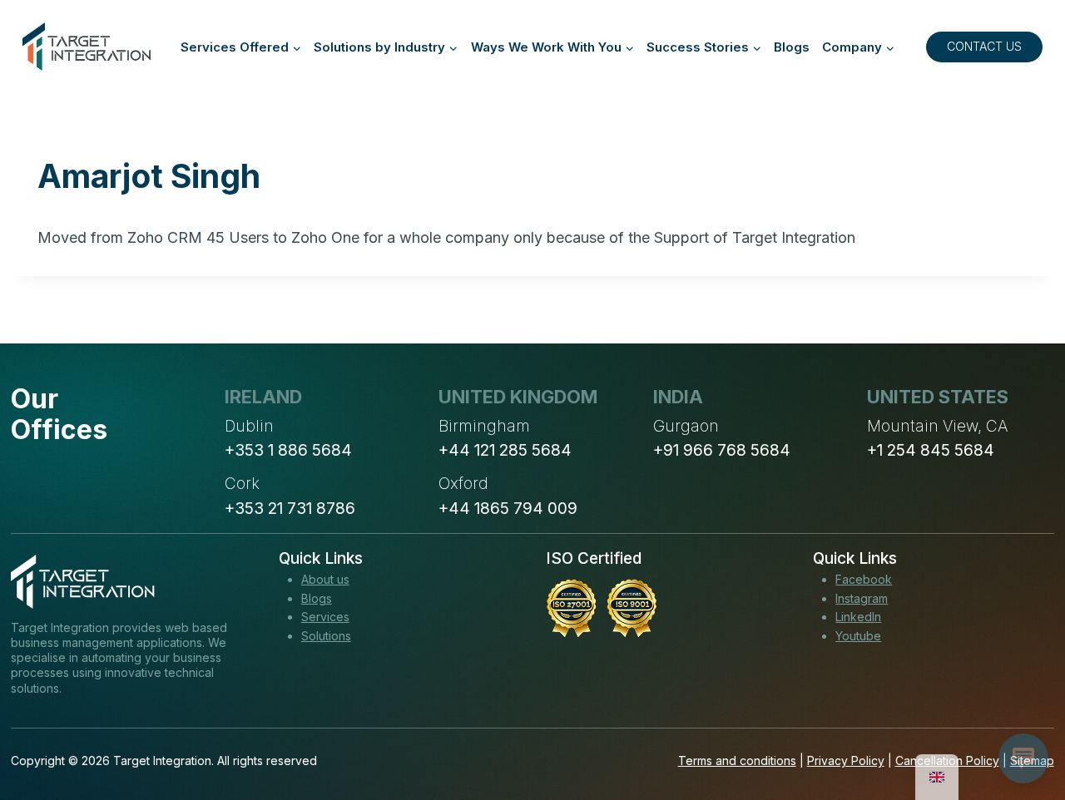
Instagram (861, 598)
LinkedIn (858, 617)
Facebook (863, 579)
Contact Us (984, 46)
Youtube (858, 636)
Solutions (326, 636)
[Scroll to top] (1022, 726)
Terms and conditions (737, 760)
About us (325, 579)
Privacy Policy (845, 760)
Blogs (792, 47)
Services (325, 617)
